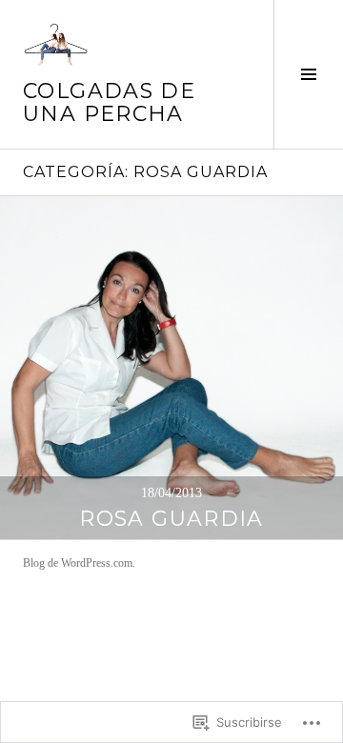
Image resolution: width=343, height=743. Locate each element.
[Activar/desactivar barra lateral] (308, 74)
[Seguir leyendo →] (171, 367)
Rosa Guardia (171, 519)
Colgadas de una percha (109, 102)
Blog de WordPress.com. (79, 563)
